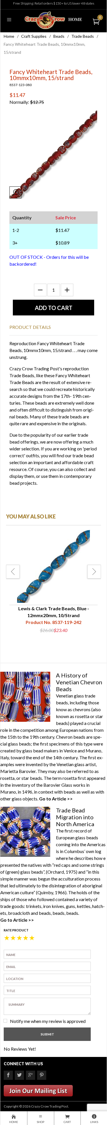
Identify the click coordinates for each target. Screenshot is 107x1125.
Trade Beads (82, 36)
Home (9, 36)
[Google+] (30, 1075)
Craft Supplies (34, 36)
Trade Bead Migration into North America (75, 817)
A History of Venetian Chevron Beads (79, 682)
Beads (58, 36)
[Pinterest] (41, 1075)
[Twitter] (19, 1075)
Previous (13, 572)
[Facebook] (8, 1075)
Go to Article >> (56, 798)
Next (94, 572)
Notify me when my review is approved (48, 1021)
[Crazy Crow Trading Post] (53, 19)
